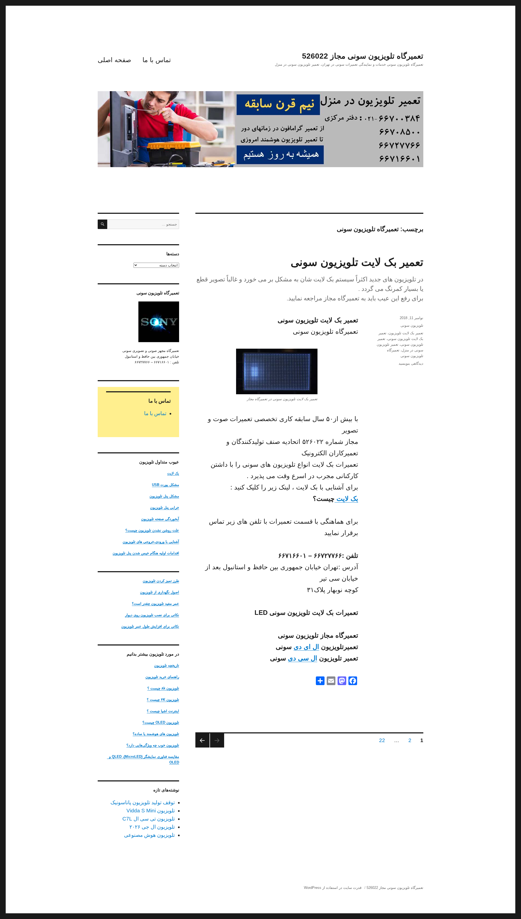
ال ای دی (306, 646)
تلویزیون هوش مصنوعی (149, 835)
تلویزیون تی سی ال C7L (148, 819)
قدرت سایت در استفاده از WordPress (332, 888)
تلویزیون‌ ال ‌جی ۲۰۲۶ (152, 827)
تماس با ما (156, 59)
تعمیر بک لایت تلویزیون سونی (357, 262)
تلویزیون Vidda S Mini (150, 810)
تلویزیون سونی (412, 325)
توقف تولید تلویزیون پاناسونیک (142, 802)
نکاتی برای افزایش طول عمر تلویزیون (150, 626)
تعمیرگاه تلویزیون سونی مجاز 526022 (362, 56)
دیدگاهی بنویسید (411, 363)
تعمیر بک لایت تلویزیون (406, 333)
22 (380, 740)
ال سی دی (302, 658)
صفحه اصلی (114, 59)
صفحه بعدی (202, 740)
